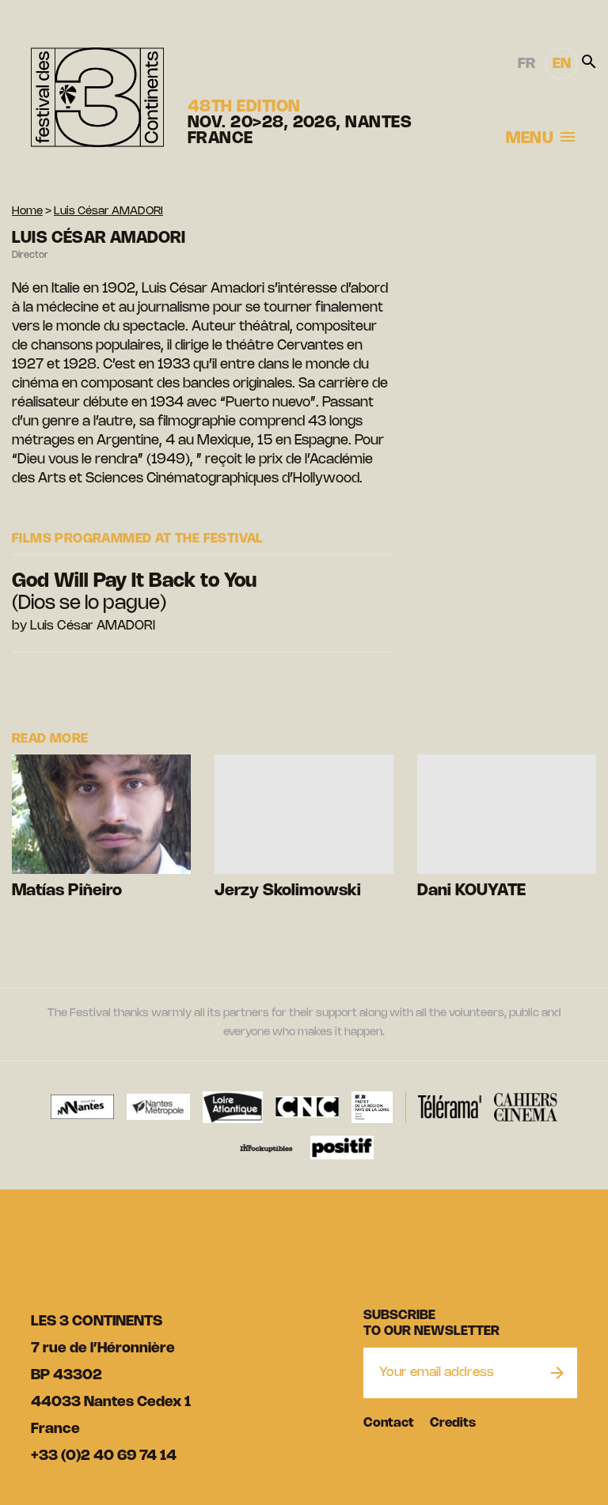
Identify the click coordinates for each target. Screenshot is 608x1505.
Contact (388, 1423)
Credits (453, 1423)
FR (526, 64)
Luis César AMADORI (108, 211)
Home (27, 211)
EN (562, 64)
